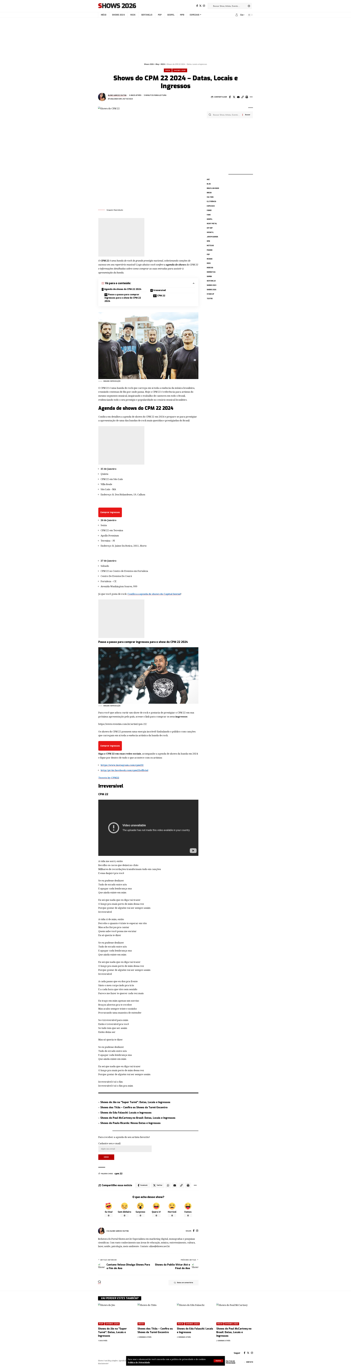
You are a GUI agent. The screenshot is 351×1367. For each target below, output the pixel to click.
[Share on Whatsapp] (168, 1185)
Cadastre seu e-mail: (109, 1143)
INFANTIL (210, 232)
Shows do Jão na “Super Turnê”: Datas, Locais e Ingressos (135, 1102)
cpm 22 (118, 1173)
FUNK (209, 215)
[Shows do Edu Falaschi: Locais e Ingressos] (195, 1314)
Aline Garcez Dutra (117, 95)
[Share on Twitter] (234, 97)
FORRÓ (209, 210)
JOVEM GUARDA (212, 237)
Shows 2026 (117, 6)
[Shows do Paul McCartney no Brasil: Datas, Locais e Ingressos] (234, 1314)
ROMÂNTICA (211, 272)
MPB (208, 241)
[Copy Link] (242, 97)
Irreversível (159, 290)
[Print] (247, 97)
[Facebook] (197, 6)
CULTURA (210, 197)
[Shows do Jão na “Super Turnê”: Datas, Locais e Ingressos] (116, 1314)
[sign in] (236, 14)
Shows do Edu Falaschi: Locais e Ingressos (126, 1112)
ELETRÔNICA (211, 201)
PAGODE (210, 250)
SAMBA (209, 276)
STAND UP (210, 294)
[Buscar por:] (226, 114)
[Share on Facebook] (230, 97)
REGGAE (210, 259)
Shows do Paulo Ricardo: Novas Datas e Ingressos (130, 1123)
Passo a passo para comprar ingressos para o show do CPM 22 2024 (122, 298)
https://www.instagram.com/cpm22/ (122, 765)
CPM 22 (161, 295)
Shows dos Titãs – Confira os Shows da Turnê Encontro (134, 1107)
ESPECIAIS (211, 206)
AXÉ (208, 179)
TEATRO (210, 298)
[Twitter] (200, 6)
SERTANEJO (211, 281)
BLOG (209, 184)
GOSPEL (210, 219)
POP (208, 254)
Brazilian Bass (213, 188)
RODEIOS (210, 268)
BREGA (209, 193)
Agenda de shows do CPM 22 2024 (122, 289)
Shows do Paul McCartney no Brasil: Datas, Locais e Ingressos (137, 1118)
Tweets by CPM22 (108, 777)
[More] (251, 97)
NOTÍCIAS (210, 245)
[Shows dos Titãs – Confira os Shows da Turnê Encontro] (156, 1314)
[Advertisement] (175, 39)
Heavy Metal (212, 223)
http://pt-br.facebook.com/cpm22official (124, 770)
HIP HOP (210, 228)
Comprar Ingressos (110, 512)
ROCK (167, 70)
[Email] (238, 97)
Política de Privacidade (139, 1362)
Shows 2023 (211, 285)
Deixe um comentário (185, 1283)
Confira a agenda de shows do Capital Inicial (154, 593)
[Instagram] (204, 6)
